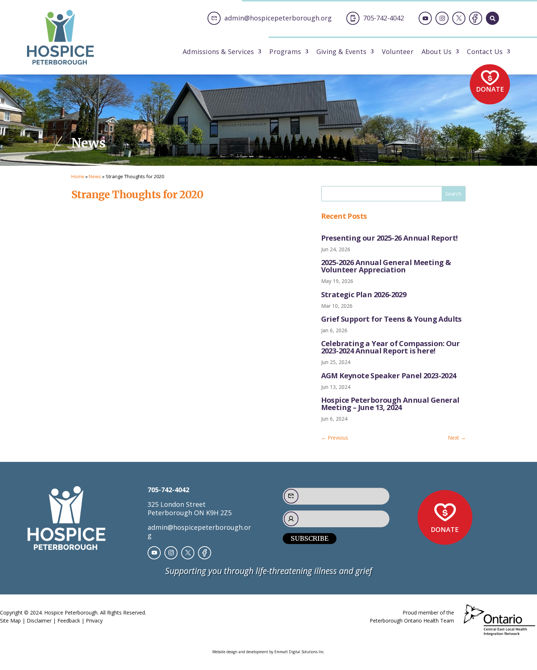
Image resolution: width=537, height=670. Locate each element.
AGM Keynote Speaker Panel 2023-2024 (388, 375)
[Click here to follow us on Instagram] (442, 18)
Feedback (68, 620)
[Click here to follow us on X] (458, 18)
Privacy (94, 620)
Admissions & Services (218, 52)
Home (77, 176)
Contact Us (485, 52)
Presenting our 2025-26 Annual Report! (389, 238)
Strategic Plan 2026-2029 (364, 294)
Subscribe (309, 538)
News (95, 176)
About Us (437, 52)
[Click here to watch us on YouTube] (425, 18)
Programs (285, 52)
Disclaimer (39, 620)
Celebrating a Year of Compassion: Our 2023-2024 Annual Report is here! (390, 347)
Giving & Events (341, 52)
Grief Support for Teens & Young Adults (391, 319)
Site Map (10, 620)
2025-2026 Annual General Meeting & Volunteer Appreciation (386, 266)
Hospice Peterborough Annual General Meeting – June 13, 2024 (390, 403)
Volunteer (398, 52)
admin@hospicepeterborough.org (199, 531)
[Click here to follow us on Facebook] (475, 18)
